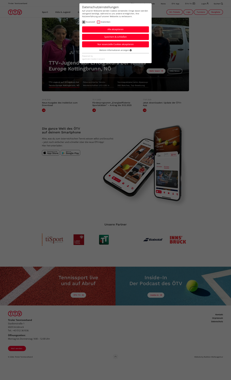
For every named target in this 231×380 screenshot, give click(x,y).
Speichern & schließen (115, 36)
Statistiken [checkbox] (105, 22)
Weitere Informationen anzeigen (114, 50)
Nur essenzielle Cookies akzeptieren (115, 44)
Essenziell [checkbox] (90, 22)
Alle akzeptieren (115, 29)
